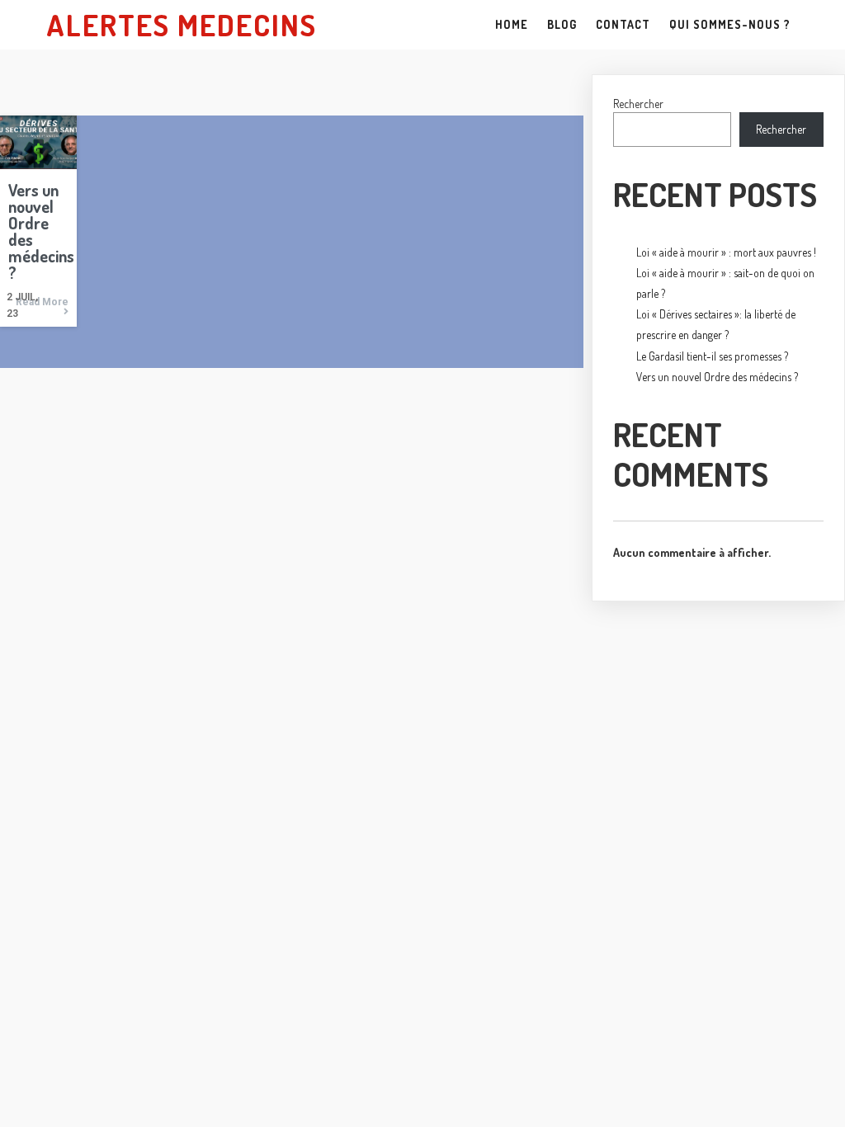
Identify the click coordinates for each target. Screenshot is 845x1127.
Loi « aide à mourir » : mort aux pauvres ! (726, 252)
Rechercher (638, 104)
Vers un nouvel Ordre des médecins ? (717, 377)
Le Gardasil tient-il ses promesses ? (712, 356)
